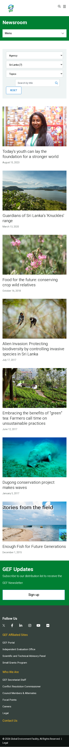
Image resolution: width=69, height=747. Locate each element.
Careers (7, 706)
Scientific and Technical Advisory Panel (24, 656)
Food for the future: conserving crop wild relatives (30, 282)
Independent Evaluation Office (19, 649)
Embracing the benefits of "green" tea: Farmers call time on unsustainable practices (32, 418)
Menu (8, 33)
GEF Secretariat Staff (14, 680)
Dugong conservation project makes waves (28, 485)
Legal (6, 713)
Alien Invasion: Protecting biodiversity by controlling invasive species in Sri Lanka (33, 349)
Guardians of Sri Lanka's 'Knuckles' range (33, 218)
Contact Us (10, 721)
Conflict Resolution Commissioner (22, 686)
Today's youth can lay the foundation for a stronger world (30, 154)
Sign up (33, 594)
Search (59, 6)
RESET (13, 90)
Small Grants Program (15, 663)
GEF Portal (9, 643)
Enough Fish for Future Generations (34, 547)
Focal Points (10, 700)
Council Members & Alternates (19, 693)
